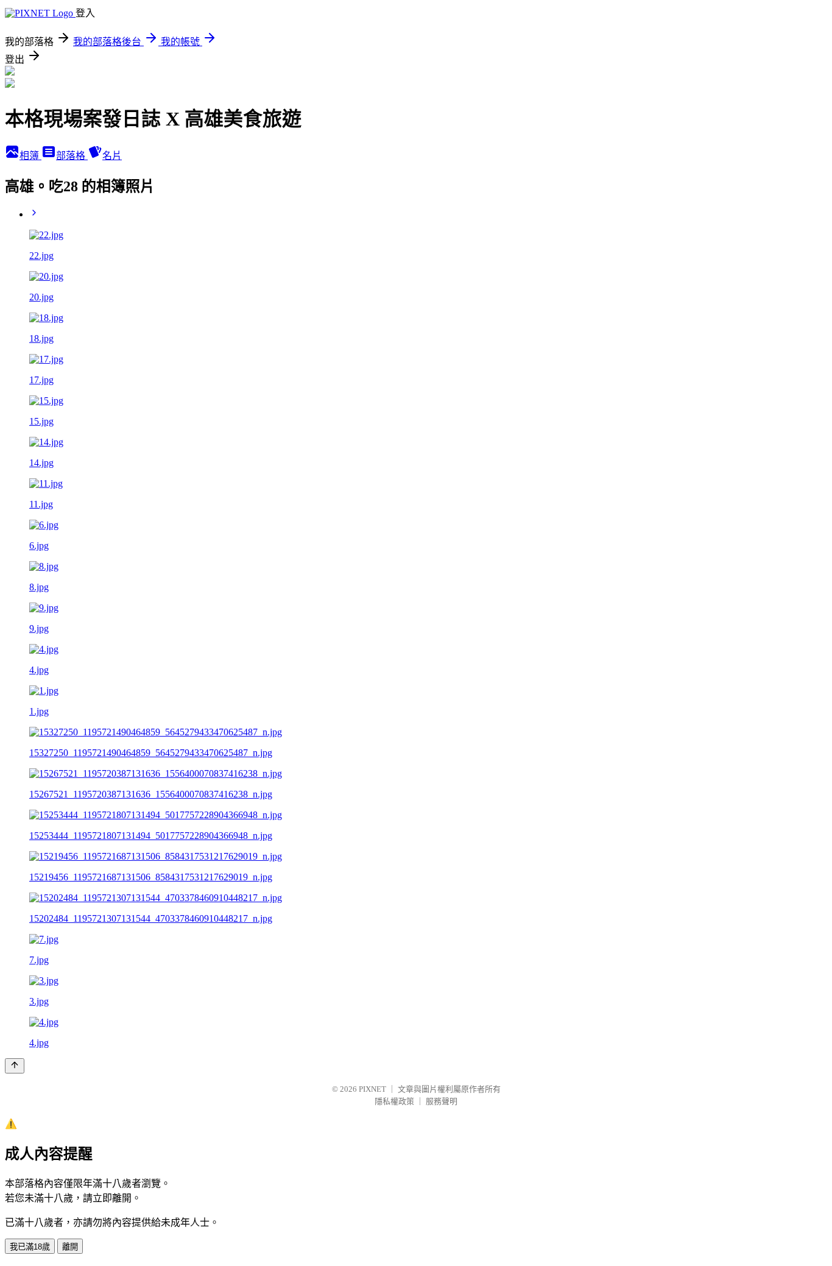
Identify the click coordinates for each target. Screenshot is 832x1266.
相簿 (30, 155)
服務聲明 (441, 1101)
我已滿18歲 (30, 1246)
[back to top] (14, 1065)
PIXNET (372, 1089)
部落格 (72, 155)
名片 (112, 155)
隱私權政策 (394, 1101)
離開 (70, 1246)
